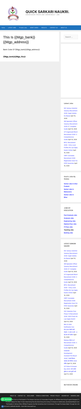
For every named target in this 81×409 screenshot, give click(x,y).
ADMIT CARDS (34, 27)
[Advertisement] (71, 70)
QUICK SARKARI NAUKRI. (47, 12)
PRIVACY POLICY (55, 395)
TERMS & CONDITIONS (42, 395)
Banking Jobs (68, 233)
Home (3, 27)
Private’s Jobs (23, 27)
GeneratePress (31, 406)
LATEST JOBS (12, 27)
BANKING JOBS (75, 395)
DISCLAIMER (30, 395)
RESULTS (44, 27)
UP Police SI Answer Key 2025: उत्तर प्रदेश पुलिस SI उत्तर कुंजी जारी (70, 369)
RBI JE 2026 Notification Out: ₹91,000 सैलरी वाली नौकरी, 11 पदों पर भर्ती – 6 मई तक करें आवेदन (70, 329)
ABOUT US (64, 27)
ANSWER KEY (65, 395)
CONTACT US (54, 27)
